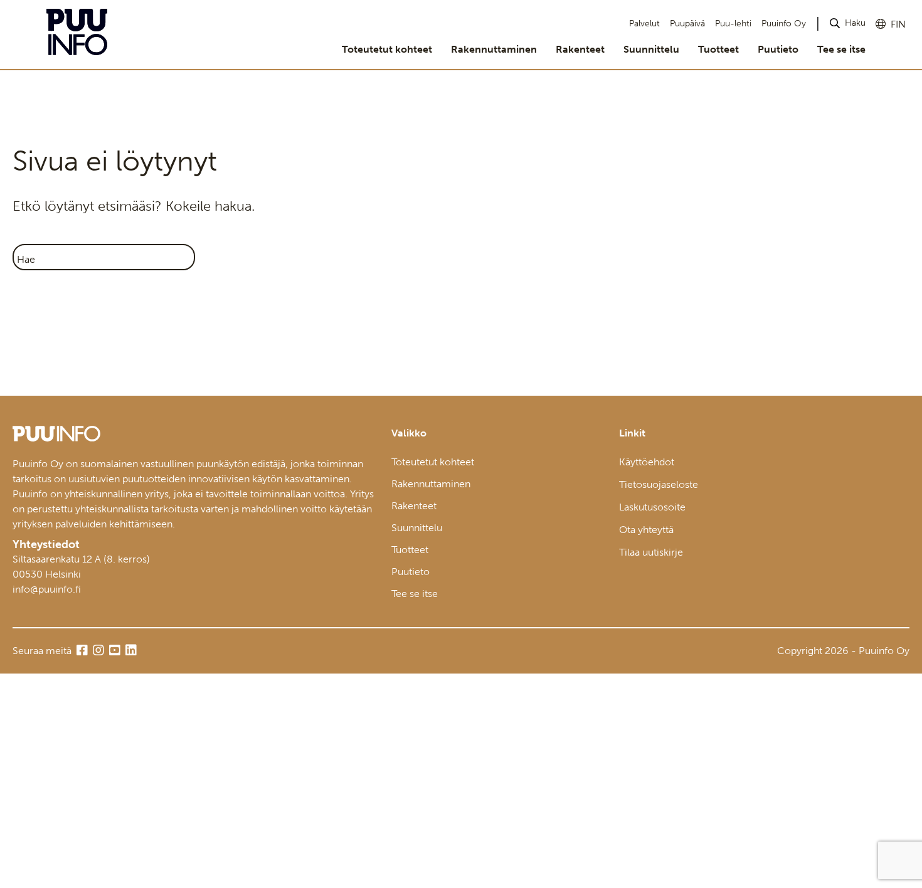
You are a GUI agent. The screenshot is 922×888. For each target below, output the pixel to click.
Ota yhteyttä (646, 530)
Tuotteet (718, 49)
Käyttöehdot (646, 462)
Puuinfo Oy (783, 23)
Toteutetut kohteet (387, 49)
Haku (855, 23)
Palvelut (644, 23)
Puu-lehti (733, 23)
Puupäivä (687, 23)
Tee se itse (841, 49)
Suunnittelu (651, 49)
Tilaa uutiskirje (651, 552)
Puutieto (778, 49)
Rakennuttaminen (494, 49)
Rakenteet (580, 49)
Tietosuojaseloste (658, 484)
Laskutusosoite (652, 507)
